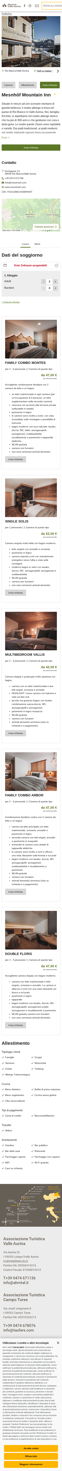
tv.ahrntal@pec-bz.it (15, 1261)
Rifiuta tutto (31, 1456)
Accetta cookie (31, 1448)
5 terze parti (18, 1347)
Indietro (7, 13)
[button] (58, 1342)
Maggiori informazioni (31, 1464)
